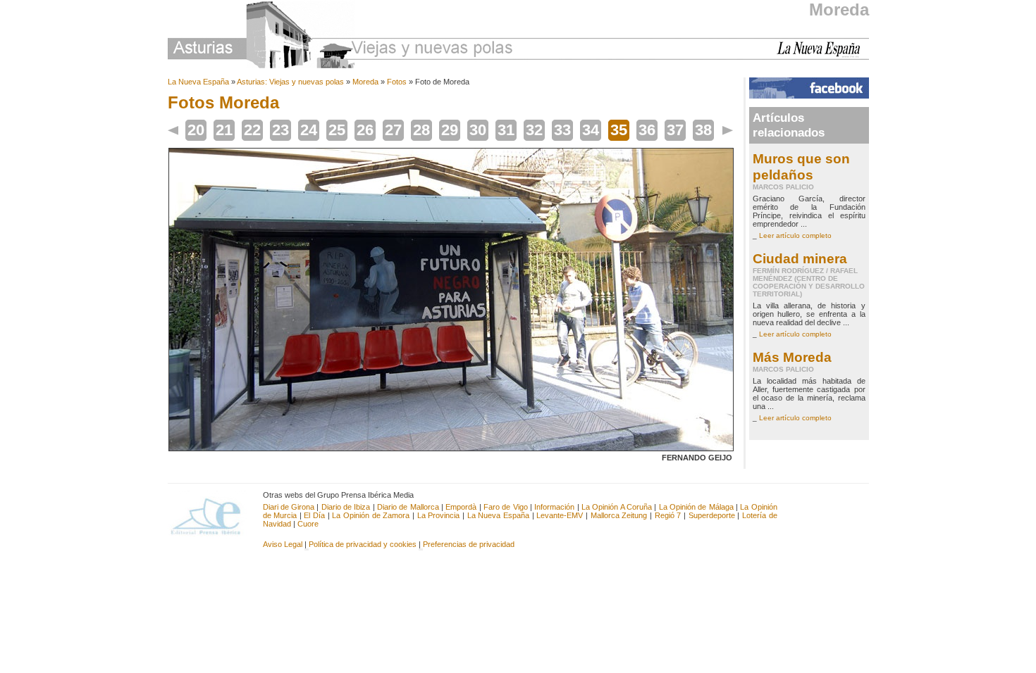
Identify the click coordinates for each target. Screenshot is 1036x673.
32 (534, 130)
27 (393, 130)
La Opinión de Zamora (370, 515)
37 (675, 130)
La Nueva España (198, 81)
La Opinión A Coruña (616, 507)
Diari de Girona (289, 507)
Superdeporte (712, 515)
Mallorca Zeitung (619, 515)
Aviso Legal (282, 544)
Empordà (460, 507)
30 (477, 130)
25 (336, 130)
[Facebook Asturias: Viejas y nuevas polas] (809, 96)
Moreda (839, 9)
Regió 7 (668, 515)
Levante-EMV (559, 515)
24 (308, 130)
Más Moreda (792, 357)
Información (554, 507)
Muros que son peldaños (801, 166)
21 (224, 130)
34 (590, 130)
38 (703, 130)
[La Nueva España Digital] (823, 55)
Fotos (397, 81)
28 (421, 130)
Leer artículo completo (795, 235)
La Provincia (438, 515)
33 (562, 130)
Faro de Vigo (505, 507)
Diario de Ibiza (346, 507)
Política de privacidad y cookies (363, 544)
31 (506, 130)
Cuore (308, 524)
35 (618, 130)
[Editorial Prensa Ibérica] (212, 515)
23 (280, 130)
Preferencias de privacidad (468, 544)
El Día (314, 515)
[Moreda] (451, 448)
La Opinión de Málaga (697, 507)
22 (252, 130)
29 (449, 130)
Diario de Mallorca (408, 507)
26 (365, 130)
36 (647, 130)
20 (195, 130)
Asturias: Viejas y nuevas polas (290, 81)
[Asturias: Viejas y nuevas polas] (340, 37)
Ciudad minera (800, 258)
